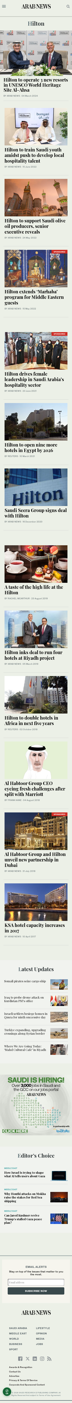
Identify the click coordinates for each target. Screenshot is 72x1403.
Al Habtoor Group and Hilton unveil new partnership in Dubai (35, 859)
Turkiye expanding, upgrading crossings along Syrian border (25, 1031)
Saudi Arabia (18, 1328)
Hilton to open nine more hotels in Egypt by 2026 (31, 447)
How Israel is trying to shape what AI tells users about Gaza (24, 1174)
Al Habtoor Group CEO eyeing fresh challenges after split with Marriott (35, 788)
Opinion (41, 1333)
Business (15, 1344)
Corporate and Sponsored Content (27, 1384)
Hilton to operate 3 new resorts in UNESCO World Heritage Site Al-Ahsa (35, 85)
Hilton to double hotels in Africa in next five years (31, 720)
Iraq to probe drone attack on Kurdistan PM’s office (24, 999)
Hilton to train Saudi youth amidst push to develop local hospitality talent (34, 155)
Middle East (10, 1168)
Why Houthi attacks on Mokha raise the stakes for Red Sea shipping (25, 1197)
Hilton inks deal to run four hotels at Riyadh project (33, 655)
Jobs (39, 1344)
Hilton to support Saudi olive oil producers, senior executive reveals (35, 226)
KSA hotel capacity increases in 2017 (35, 928)
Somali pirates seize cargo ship (25, 981)
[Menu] (4, 6)
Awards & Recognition (20, 1367)
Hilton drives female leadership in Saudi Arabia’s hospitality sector (34, 379)
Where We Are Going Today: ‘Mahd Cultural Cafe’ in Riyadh (25, 1048)
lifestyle (43, 1328)
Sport (13, 1349)
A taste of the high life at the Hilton (34, 590)
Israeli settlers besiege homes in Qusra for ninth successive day (26, 1015)
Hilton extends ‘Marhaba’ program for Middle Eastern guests (34, 297)
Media (40, 1338)
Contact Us (15, 1371)
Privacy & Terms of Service (23, 1380)
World (14, 1338)
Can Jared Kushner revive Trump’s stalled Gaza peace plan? (23, 1218)
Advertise (14, 1376)
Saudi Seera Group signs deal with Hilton (36, 513)
